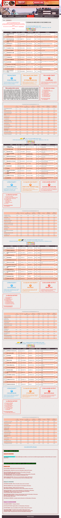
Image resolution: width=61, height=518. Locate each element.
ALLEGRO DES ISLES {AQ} (11, 171)
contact (5, 18)
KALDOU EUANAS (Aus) (10, 154)
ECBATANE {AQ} (10, 36)
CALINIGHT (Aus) (10, 48)
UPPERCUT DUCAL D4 (11, 350)
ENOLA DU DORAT (11, 262)
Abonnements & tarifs (20, 16)
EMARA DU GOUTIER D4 (11, 267)
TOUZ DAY (9, 45)
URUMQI (8, 163)
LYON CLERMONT (10, 59)
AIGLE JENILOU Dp (10, 365)
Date (4, 20)
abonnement (21, 26)
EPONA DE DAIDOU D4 (11, 264)
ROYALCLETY (9, 43)
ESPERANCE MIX (10, 276)
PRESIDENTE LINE (10, 52)
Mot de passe (40, 13)
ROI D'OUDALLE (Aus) (10, 71)
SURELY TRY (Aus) (10, 175)
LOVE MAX (9, 61)
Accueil (4, 16)
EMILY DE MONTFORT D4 (11, 253)
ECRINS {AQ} (9, 57)
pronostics (30, 16)
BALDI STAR (9, 360)
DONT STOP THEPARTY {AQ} (10, 147)
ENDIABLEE (9, 257)
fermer (13, 28)
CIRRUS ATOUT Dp (10, 379)
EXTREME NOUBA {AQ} (10, 34)
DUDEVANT (9, 165)
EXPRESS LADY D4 (10, 255)
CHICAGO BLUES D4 (11, 367)
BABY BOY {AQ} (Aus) (11, 156)
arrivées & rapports (49, 16)
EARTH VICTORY (10, 278)
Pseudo (39, 11)
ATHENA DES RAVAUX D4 (11, 372)
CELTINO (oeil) (10, 149)
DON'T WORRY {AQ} (11, 158)
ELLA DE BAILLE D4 (10, 248)
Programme (11, 16)
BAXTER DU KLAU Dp (11, 381)
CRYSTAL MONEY (10, 69)
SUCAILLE (9, 55)
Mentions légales (30, 516)
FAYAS (8, 168)
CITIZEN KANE (10, 357)
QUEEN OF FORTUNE (11, 64)
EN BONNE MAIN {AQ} (10, 41)
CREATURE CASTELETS (11, 362)
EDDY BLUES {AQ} (10, 39)
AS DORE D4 (9, 377)
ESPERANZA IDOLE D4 (11, 259)
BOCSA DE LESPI (10, 353)
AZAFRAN (9, 355)
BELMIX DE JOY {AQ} (11, 161)
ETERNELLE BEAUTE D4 (11, 272)
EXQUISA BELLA (10, 274)
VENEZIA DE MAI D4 (11, 384)
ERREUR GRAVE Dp (10, 250)
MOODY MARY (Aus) (11, 66)
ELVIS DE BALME (10, 50)
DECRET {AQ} (9, 151)
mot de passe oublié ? (54, 9)
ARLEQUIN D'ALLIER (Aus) (11, 173)
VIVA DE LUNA (10, 369)
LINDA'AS (9, 177)
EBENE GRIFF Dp (10, 269)
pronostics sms (39, 16)
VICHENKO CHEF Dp (11, 374)
